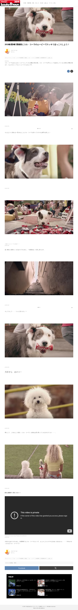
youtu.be (71, 40)
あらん (13, 52)
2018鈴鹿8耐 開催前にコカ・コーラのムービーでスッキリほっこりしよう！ (37, 44)
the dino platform (41, 608)
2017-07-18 (14, 50)
